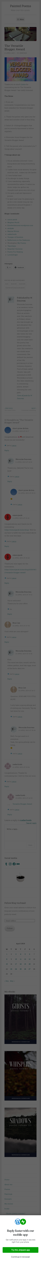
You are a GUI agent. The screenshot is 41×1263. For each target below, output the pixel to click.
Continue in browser (20, 1257)
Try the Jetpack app (20, 1250)
